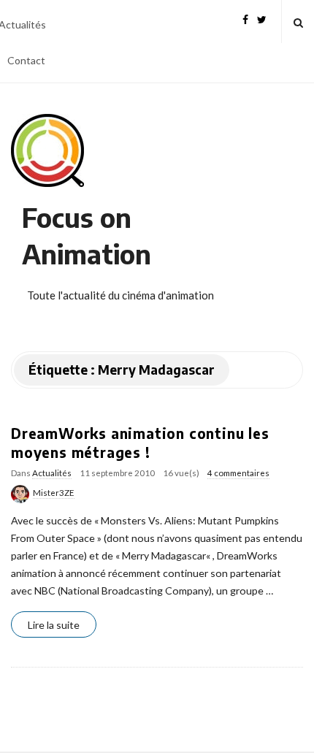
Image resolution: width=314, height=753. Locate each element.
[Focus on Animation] (47, 150)
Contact (26, 60)
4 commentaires (238, 473)
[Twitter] (262, 18)
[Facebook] (245, 18)
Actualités (52, 473)
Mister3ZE (53, 492)
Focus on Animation (86, 235)
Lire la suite (54, 625)
